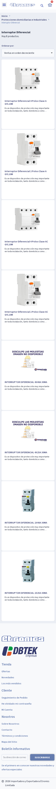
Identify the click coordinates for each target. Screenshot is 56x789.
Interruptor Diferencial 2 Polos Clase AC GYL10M (26, 313)
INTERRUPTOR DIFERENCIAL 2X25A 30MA (26, 593)
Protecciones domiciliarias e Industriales (24, 19)
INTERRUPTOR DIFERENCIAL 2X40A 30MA (26, 522)
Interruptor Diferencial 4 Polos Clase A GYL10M (26, 102)
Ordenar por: (8, 45)
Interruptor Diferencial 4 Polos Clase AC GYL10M (26, 243)
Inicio (5, 16)
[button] (42, 5)
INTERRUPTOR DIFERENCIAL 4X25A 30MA (26, 452)
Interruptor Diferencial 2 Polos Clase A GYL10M (26, 173)
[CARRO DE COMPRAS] (50, 5)
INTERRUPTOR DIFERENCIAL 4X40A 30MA (26, 382)
